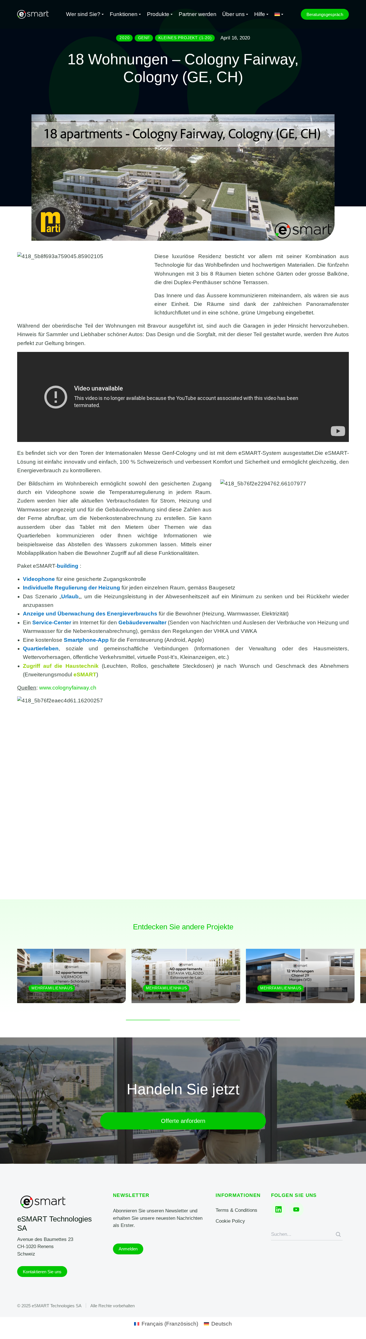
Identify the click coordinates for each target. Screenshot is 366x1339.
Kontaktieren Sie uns (42, 1271)
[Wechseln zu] (279, 14)
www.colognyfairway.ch (67, 688)
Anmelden (128, 1248)
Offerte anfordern (183, 1121)
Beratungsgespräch (325, 14)
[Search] (338, 1234)
